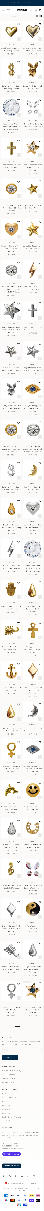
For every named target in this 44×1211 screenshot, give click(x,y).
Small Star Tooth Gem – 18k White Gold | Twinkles (11, 369)
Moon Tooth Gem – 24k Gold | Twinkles (32, 488)
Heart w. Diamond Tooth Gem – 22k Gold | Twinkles (11, 248)
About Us (6, 1113)
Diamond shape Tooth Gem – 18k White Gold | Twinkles (11, 928)
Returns (5, 1102)
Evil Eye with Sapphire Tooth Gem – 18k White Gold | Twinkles (32, 768)
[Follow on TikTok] (28, 1176)
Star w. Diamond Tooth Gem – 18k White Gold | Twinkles (11, 329)
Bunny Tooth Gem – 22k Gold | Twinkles (32, 87)
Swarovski (33, 120)
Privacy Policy (8, 1082)
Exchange (6, 1105)
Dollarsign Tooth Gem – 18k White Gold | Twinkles (11, 488)
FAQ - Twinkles (8, 1094)
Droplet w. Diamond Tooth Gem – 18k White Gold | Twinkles (11, 847)
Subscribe (10, 1058)
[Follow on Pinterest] (16, 1176)
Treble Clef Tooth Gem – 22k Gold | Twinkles (11, 886)
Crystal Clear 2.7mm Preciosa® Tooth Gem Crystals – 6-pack (32, 568)
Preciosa (11, 120)
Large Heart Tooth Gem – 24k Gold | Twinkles (32, 49)
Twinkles (11, 45)
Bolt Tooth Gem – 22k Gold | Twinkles (32, 287)
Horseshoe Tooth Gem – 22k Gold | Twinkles (32, 846)
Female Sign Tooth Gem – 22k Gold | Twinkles (11, 767)
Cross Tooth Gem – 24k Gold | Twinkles (11, 166)
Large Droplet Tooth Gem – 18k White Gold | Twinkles (32, 969)
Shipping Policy (8, 1078)
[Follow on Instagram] (9, 1176)
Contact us (6, 1109)
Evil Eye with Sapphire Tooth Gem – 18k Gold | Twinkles (32, 408)
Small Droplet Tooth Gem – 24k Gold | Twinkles (11, 729)
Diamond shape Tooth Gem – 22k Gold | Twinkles (33, 690)
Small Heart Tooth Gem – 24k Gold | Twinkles (11, 49)
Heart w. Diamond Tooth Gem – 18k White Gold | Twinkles (33, 527)
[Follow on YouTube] (22, 1176)
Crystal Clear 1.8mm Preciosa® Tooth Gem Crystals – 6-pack (11, 126)
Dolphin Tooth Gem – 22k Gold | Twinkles (11, 808)
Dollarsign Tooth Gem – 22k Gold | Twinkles (11, 87)
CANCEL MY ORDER (10, 1098)
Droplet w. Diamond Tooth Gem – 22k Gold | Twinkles (11, 527)
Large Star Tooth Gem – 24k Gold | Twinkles (32, 247)
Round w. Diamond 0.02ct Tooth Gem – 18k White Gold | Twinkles (32, 449)
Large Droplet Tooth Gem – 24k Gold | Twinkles (33, 609)
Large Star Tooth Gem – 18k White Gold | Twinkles (33, 369)
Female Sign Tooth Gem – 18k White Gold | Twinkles (11, 1010)
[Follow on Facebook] (3, 1176)
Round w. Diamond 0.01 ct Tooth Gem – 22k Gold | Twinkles (11, 208)
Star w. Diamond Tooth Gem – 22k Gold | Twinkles (32, 167)
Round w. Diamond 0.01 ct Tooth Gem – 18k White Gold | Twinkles (11, 289)
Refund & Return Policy (11, 1071)
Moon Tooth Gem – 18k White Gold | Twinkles (33, 729)
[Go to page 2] (27, 1024)
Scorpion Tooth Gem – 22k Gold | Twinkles (11, 648)
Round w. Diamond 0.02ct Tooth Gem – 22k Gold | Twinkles (11, 449)
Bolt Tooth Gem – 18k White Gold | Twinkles (11, 566)
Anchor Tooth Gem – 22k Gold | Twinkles (11, 688)
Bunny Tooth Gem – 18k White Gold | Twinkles (11, 407)
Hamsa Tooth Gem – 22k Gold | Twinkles (11, 607)
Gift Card (6, 1121)
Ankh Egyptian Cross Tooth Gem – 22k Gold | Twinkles (32, 649)
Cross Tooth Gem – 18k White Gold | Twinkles (32, 328)
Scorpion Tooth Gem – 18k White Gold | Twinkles (11, 968)
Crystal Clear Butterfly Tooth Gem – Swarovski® (33, 125)
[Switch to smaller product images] (41, 16)
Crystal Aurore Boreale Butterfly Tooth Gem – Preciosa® (33, 888)
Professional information (12, 1117)
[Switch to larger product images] (37, 16)
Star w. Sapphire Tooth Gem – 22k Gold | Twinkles (33, 1010)
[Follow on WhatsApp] (34, 1176)
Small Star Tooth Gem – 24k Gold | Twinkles (32, 206)
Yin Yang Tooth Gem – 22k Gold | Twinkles (32, 927)
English (10, 10)
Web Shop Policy (9, 1074)
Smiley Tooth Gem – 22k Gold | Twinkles (32, 808)
